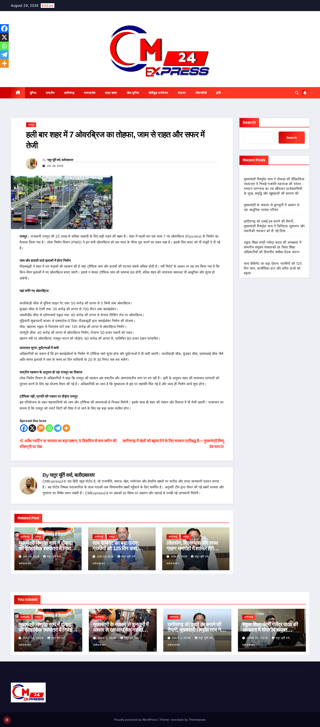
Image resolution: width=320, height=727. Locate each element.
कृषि (218, 92)
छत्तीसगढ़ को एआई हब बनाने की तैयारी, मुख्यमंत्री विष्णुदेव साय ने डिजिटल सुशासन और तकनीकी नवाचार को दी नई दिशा (274, 226)
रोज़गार (182, 92)
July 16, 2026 (33, 637)
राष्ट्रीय (50, 92)
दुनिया (33, 92)
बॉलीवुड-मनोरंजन (158, 92)
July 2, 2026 (107, 637)
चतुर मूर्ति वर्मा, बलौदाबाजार (60, 160)
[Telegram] (58, 428)
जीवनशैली (201, 92)
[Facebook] (24, 428)
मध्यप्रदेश (90, 92)
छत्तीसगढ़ (69, 92)
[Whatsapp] (49, 428)
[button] (297, 93)
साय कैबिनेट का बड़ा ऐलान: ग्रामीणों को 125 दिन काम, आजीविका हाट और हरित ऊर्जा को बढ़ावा (273, 268)
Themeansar (197, 719)
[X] (32, 428)
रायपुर (31, 124)
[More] (66, 428)
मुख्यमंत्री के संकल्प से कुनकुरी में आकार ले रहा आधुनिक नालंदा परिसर (121, 629)
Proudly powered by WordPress (136, 719)
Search (249, 122)
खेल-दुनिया (133, 92)
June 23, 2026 (257, 637)
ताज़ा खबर (111, 92)
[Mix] (41, 428)
